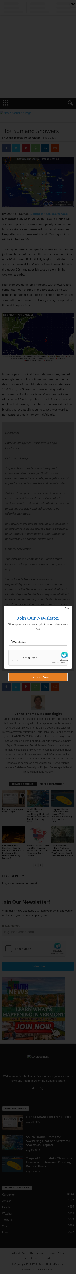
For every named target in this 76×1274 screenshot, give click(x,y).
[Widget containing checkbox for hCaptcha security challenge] (38, 658)
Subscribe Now (38, 677)
